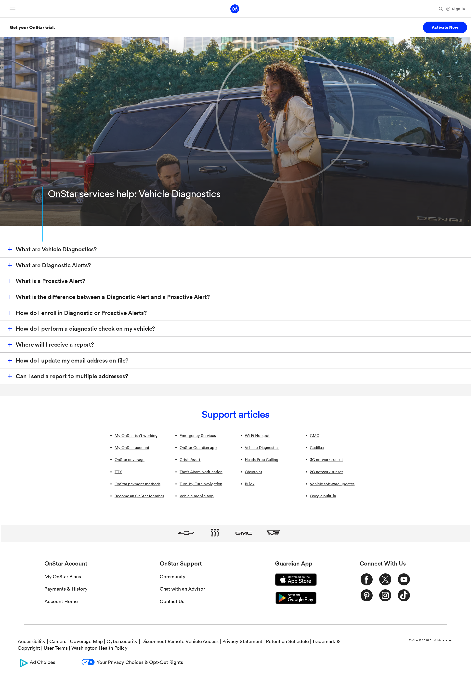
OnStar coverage (129, 459)
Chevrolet (253, 472)
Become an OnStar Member (139, 496)
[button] (235, 249)
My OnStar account (132, 447)
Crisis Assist (190, 459)
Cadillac (317, 447)
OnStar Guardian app (198, 447)
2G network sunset (326, 472)
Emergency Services (198, 435)
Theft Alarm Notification (201, 472)
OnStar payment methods (137, 484)
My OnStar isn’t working (136, 435)
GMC (314, 435)
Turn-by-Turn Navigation (201, 484)
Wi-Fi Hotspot (257, 435)
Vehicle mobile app (197, 496)
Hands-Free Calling (261, 459)
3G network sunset (326, 459)
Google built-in (323, 496)
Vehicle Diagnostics (262, 447)
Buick (250, 484)
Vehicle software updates (332, 484)
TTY (118, 472)
